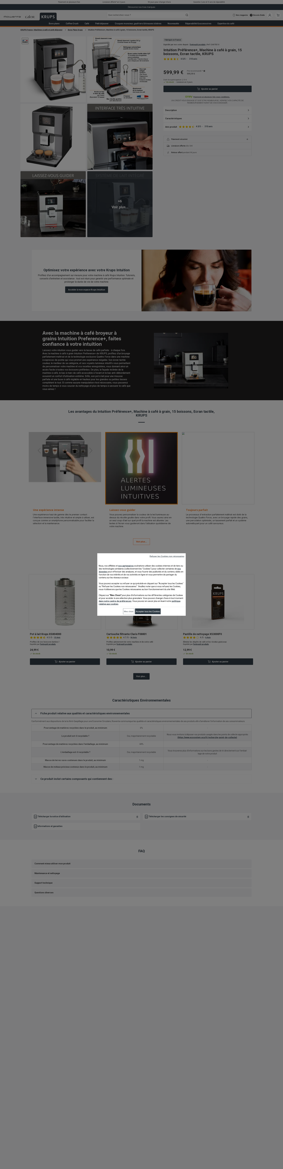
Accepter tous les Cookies (148, 611)
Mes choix (128, 611)
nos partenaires (126, 566)
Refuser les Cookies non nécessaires (167, 556)
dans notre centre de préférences (115, 601)
